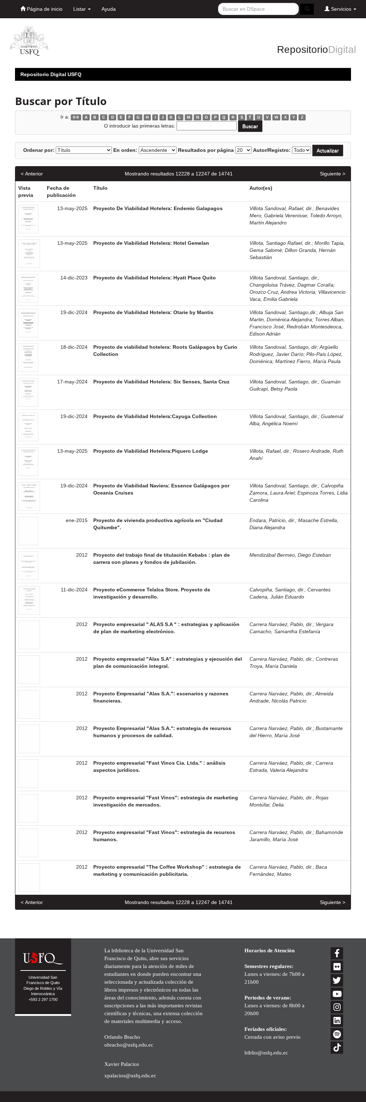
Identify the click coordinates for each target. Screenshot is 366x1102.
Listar (80, 9)
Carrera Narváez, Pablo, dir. (281, 624)
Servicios (341, 9)
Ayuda (109, 9)
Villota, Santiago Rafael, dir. (280, 243)
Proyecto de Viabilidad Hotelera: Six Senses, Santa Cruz (161, 381)
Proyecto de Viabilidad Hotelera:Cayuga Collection (155, 416)
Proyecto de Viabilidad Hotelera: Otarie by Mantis (153, 312)
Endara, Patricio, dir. (272, 520)
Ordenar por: (38, 150)
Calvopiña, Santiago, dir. (277, 589)
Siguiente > (332, 174)
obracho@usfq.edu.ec (128, 1045)
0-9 (76, 117)
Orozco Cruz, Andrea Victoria (282, 292)
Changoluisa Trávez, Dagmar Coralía (291, 285)
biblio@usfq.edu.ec (266, 1052)
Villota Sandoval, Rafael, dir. (281, 208)
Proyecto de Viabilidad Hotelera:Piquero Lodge (150, 451)
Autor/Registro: (272, 150)
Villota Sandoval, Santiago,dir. (283, 312)
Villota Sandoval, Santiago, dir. (283, 278)
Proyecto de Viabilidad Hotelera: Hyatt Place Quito (154, 278)
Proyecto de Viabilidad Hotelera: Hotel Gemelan (151, 243)
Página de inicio (44, 9)
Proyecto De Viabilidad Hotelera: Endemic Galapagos (158, 208)
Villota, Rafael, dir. (269, 451)
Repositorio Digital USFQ (50, 74)
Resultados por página (206, 150)
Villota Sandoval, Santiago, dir (283, 347)
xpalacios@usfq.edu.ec (130, 1075)
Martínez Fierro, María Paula (308, 361)
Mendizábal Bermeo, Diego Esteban (290, 555)
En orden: (125, 150)
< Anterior (32, 174)
